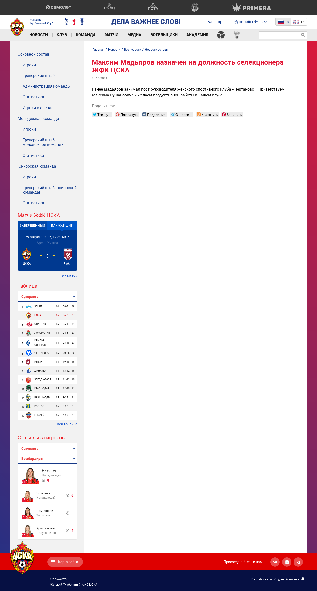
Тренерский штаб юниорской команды (50, 190)
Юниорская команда (37, 166)
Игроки (29, 65)
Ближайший (62, 225)
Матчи (111, 34)
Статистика (33, 97)
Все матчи (69, 276)
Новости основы (156, 49)
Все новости (132, 49)
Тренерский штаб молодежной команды (43, 142)
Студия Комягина (286, 579)
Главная (99, 49)
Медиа (134, 34)
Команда (86, 34)
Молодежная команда (38, 118)
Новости (38, 34)
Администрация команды (47, 86)
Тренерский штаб (39, 75)
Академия (197, 34)
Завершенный (32, 225)
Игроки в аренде (38, 107)
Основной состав (33, 54)
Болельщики (164, 34)
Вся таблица (67, 424)
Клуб (62, 34)
